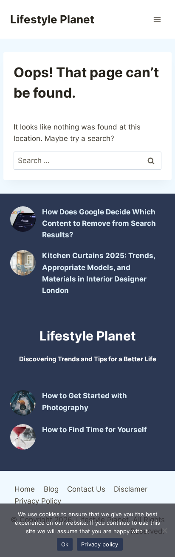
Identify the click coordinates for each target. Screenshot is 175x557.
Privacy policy (100, 544)
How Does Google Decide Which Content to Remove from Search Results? (99, 223)
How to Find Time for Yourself (94, 429)
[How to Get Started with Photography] (23, 403)
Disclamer (130, 489)
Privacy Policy (37, 501)
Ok (65, 544)
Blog (51, 489)
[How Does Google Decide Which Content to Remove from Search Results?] (23, 219)
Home (24, 489)
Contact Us (86, 489)
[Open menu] (157, 19)
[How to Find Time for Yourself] (23, 437)
